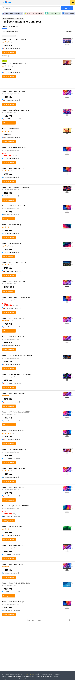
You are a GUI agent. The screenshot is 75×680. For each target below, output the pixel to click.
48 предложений (8, 142)
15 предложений (8, 331)
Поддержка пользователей (50, 676)
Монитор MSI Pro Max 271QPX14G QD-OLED (17, 356)
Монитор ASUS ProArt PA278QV (13, 431)
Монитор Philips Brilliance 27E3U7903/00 (16, 374)
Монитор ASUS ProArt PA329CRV (13, 337)
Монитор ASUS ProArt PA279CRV (13, 91)
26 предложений (8, 162)
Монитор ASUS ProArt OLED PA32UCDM (16, 297)
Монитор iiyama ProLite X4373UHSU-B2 (16, 583)
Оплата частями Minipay (34, 13)
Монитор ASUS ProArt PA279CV (13, 487)
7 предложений (8, 521)
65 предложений (8, 76)
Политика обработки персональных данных (29, 676)
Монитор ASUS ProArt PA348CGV (13, 393)
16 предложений (8, 481)
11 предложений (8, 200)
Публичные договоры (8, 676)
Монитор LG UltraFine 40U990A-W (14, 449)
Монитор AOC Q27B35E (10, 129)
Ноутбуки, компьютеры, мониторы (13, 18)
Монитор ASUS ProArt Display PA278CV (16, 412)
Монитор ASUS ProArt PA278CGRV (14, 206)
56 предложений (8, 406)
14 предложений (8, 181)
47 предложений (8, 500)
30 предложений (8, 275)
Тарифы (31, 674)
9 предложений (8, 219)
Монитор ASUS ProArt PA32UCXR (13, 281)
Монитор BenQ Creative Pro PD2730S (15, 506)
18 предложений (8, 123)
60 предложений (8, 425)
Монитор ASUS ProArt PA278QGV (13, 148)
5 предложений (8, 596)
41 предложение (8, 444)
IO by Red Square (53, 13)
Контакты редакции (16, 674)
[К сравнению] (72, 39)
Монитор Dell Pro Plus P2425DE (13, 527)
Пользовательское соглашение (51, 674)
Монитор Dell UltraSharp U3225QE (14, 262)
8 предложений (8, 291)
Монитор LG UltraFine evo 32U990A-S (15, 110)
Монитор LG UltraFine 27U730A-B (14, 64)
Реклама (25, 674)
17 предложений (8, 238)
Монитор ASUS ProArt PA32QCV (13, 602)
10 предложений (8, 615)
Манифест (38, 674)
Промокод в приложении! (13, 13)
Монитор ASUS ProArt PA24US (12, 545)
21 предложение (8, 387)
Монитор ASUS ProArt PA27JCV (13, 168)
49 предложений (8, 539)
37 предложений (8, 52)
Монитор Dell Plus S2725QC (12, 243)
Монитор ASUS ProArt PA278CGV (13, 318)
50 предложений (8, 350)
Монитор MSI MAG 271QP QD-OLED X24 (16, 187)
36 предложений (8, 312)
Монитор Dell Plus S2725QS (11, 225)
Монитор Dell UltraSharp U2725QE (14, 39)
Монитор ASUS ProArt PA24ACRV (13, 468)
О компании (5, 674)
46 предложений (8, 104)
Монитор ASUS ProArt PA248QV (13, 564)
